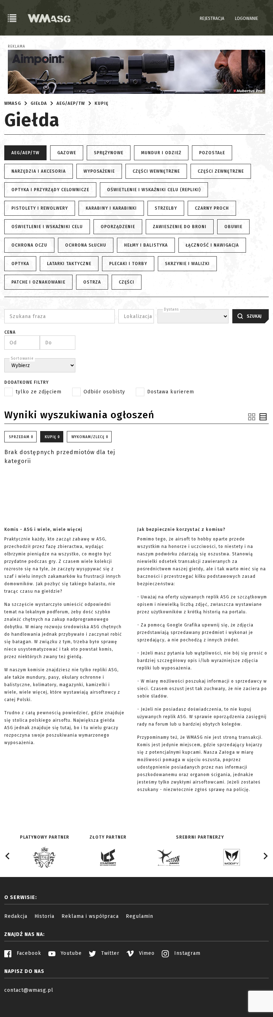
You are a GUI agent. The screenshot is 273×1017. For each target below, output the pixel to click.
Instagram (186, 953)
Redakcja (15, 916)
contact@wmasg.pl (28, 990)
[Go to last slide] (7, 856)
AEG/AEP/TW (71, 103)
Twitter (109, 953)
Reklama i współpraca (90, 916)
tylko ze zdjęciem (38, 392)
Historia (44, 916)
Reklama (16, 46)
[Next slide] (265, 856)
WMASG (12, 103)
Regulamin (139, 916)
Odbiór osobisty (104, 392)
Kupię (101, 103)
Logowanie (246, 18)
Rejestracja (212, 18)
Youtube (70, 953)
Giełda (39, 103)
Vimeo (146, 953)
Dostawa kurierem (170, 392)
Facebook (28, 953)
